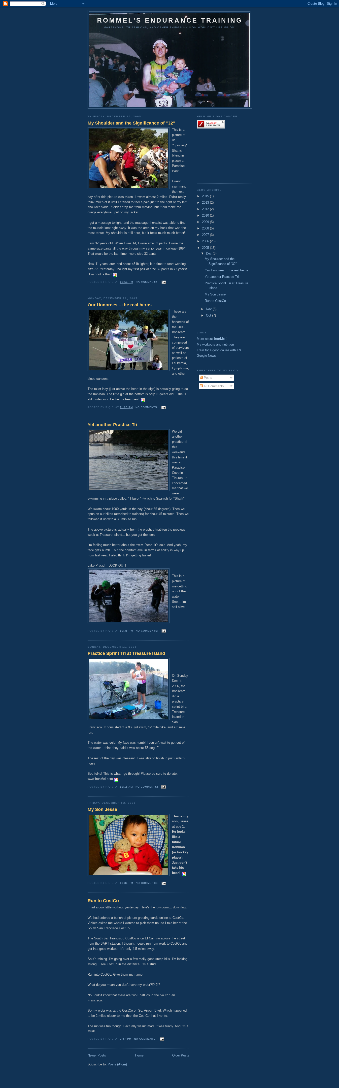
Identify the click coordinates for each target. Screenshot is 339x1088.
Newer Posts (97, 1055)
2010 (206, 215)
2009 (206, 222)
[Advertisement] (219, 158)
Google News (206, 355)
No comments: (147, 282)
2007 (206, 235)
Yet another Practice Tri (112, 424)
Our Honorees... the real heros (120, 304)
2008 (206, 228)
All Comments (213, 386)
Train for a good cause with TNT (220, 350)
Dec (209, 253)
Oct (209, 315)
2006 (206, 241)
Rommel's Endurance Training (169, 20)
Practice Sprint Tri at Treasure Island (126, 653)
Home (139, 1055)
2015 (206, 196)
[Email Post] (163, 282)
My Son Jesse (102, 809)
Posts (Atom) (117, 1064)
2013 (206, 202)
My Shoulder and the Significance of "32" (131, 123)
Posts (207, 378)
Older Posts (180, 1055)
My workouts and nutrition (215, 344)
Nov (209, 309)
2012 (206, 209)
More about (212, 339)
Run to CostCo (103, 900)
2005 (206, 248)
